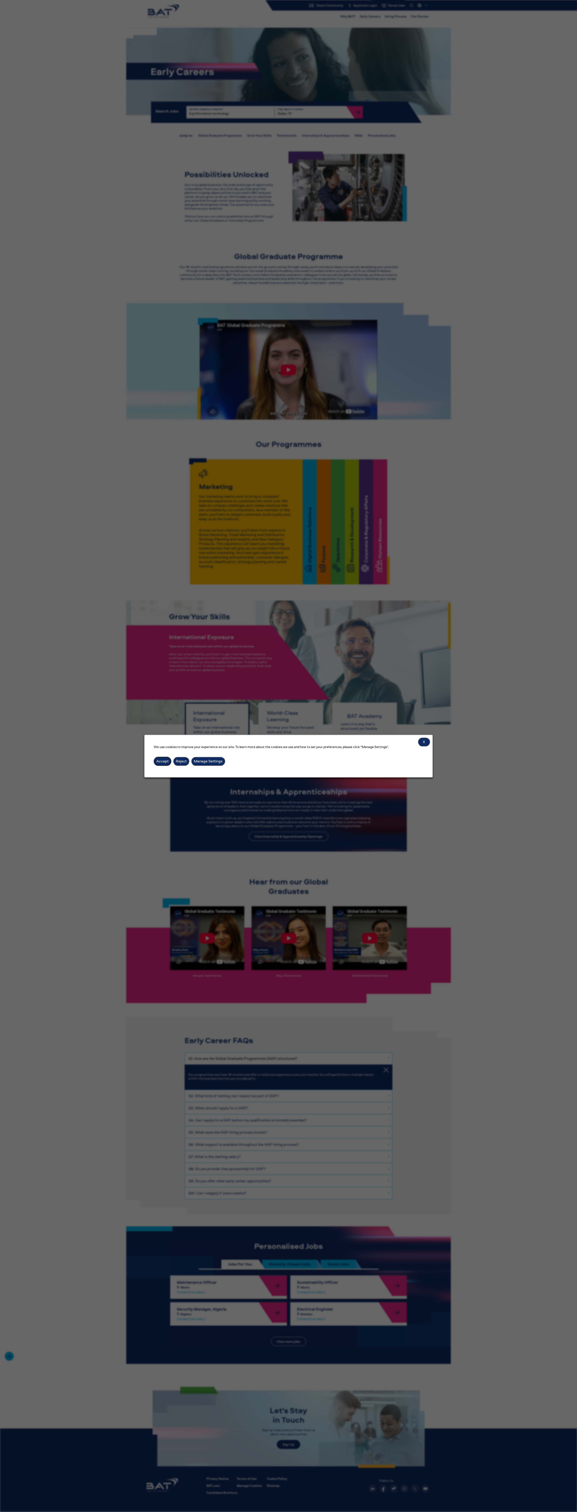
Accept (162, 761)
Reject (181, 761)
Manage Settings (208, 761)
